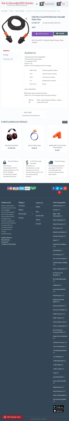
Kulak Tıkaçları (57, 318)
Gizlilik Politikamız (6, 238)
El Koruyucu (56, 228)
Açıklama (6, 51)
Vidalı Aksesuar (57, 387)
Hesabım (38, 224)
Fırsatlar (21, 218)
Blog (37, 212)
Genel (54, 240)
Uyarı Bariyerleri (57, 377)
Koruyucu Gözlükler (59, 310)
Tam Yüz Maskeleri (58, 346)
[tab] (11, 51)
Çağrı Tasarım (50, 419)
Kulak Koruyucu (54, 40)
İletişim (38, 207)
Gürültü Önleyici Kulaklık (60, 263)
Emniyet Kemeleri (58, 236)
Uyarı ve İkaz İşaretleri (59, 381)
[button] (26, 18)
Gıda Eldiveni (57, 250)
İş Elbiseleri (56, 285)
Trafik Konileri (57, 365)
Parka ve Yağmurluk (59, 326)
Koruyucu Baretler (58, 306)
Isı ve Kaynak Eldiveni (59, 289)
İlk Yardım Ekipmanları (59, 279)
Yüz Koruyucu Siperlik (59, 399)
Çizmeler (55, 210)
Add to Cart (42, 34)
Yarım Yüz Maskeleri (59, 395)
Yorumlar (7, 59)
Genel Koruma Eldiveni (59, 244)
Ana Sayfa (22, 206)
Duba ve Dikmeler (58, 220)
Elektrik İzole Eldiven (59, 232)
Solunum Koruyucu (58, 342)
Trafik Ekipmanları (58, 361)
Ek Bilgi (5, 55)
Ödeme (38, 220)
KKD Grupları (22, 214)
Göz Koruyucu (57, 254)
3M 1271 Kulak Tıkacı (34, 145)
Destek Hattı (40, 216)
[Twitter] (57, 188)
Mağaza (21, 210)
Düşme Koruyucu (58, 224)
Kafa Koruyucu (57, 295)
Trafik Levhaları (57, 369)
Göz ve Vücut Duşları (59, 258)
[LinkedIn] (61, 188)
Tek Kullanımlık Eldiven (59, 350)
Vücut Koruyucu (58, 391)
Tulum (55, 373)
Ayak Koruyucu (57, 206)
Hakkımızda (39, 203)
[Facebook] (53, 188)
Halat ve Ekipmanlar (59, 269)
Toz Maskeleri (57, 357)
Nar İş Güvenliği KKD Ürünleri (17, 3)
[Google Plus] (65, 188)
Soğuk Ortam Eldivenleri (60, 336)
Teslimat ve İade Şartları (8, 244)
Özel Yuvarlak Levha (59, 322)
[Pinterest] (59, 192)
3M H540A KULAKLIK (11, 145)
